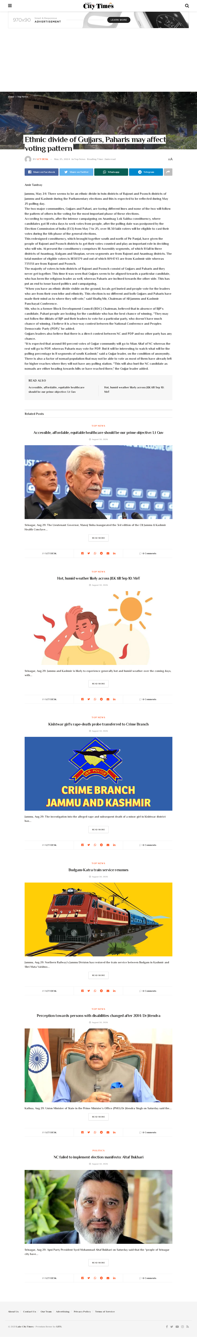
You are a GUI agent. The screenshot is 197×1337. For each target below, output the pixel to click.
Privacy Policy (82, 1311)
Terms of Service (105, 1311)
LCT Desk (42, 159)
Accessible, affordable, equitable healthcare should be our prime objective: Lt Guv (98, 432)
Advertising (62, 1311)
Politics (99, 1150)
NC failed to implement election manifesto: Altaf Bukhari (98, 1157)
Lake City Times (24, 1326)
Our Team (46, 1311)
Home (11, 96)
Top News (23, 96)
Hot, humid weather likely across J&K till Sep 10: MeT (98, 578)
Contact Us (29, 1311)
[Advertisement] (98, 63)
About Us (13, 1311)
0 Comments (149, 553)
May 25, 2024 (62, 159)
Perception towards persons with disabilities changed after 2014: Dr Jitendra (98, 1015)
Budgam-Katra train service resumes (98, 870)
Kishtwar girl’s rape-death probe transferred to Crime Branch (98, 724)
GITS (58, 1326)
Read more (98, 538)
